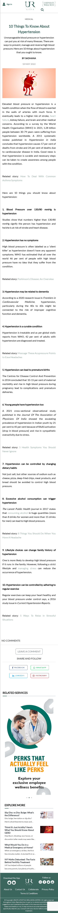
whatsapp (41, 667)
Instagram (41, 675)
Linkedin (19, 675)
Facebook (19, 667)
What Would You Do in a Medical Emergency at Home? (19, 846)
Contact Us (20, 889)
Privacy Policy (48, 889)
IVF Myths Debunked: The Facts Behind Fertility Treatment (20, 860)
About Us (8, 889)
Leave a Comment (29, 651)
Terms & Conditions (29, 893)
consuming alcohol (18, 512)
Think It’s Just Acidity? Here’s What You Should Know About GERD (19, 830)
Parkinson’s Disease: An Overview (36, 278)
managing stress (27, 568)
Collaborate (33, 889)
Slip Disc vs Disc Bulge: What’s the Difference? (19, 814)
